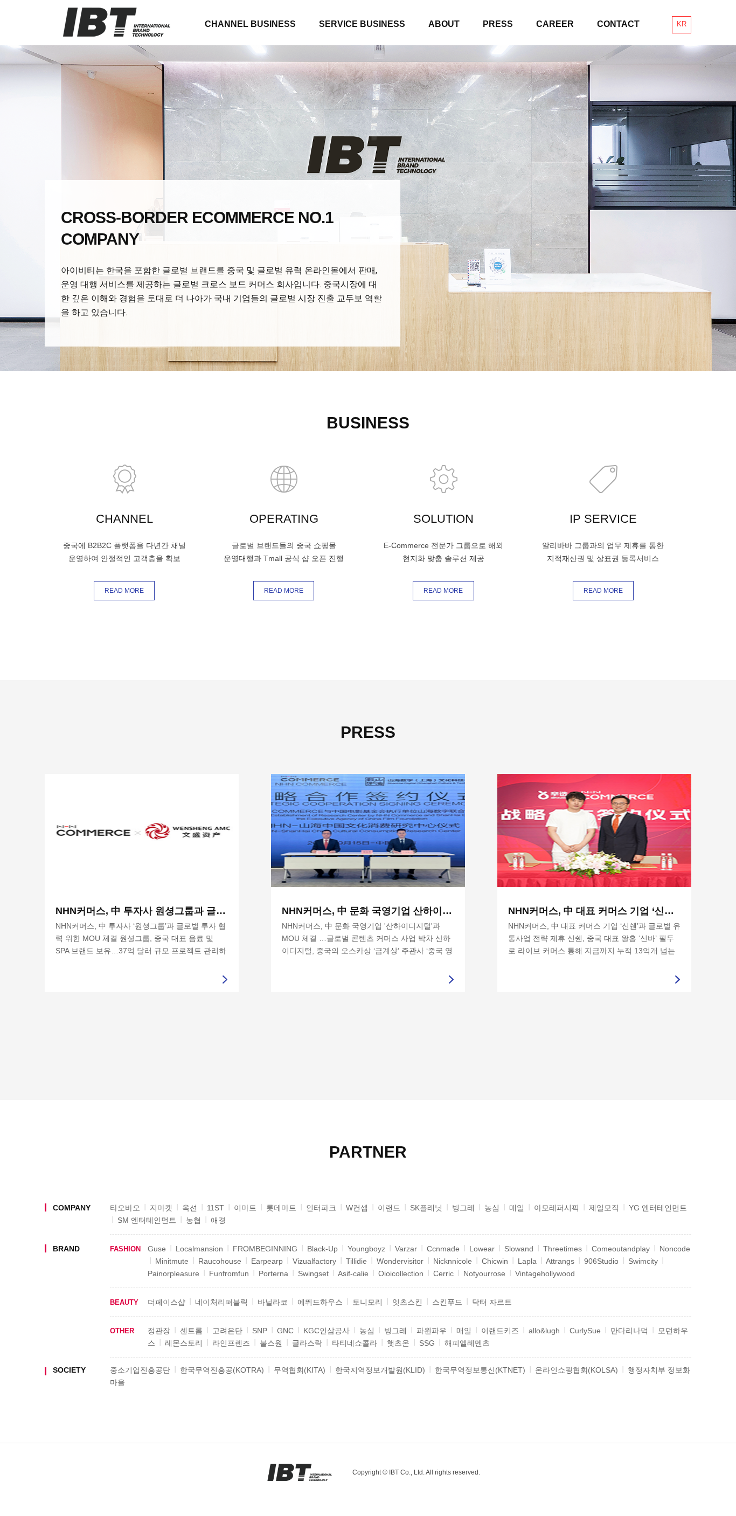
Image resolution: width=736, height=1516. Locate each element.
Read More (124, 590)
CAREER (555, 24)
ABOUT (444, 24)
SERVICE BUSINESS (362, 24)
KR (681, 24)
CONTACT (618, 24)
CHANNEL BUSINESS (250, 24)
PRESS (498, 24)
